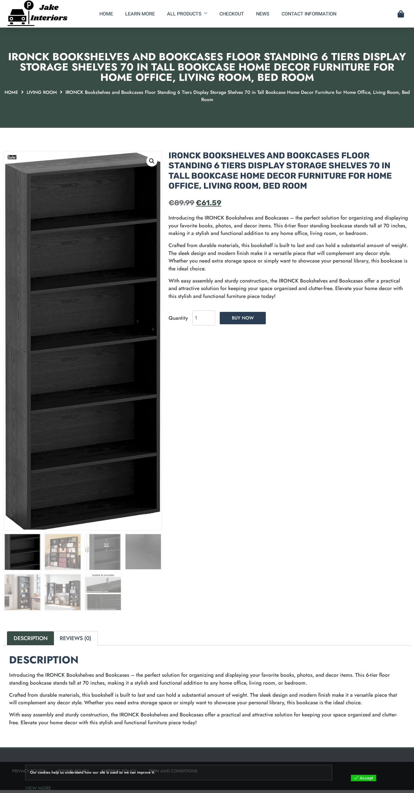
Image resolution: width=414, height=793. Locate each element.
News (262, 14)
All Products (184, 14)
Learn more (140, 14)
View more (38, 788)
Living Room (42, 92)
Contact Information (309, 14)
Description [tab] (31, 638)
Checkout (231, 14)
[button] (151, 161)
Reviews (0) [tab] (75, 638)
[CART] (400, 14)
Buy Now (243, 318)
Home (106, 14)
